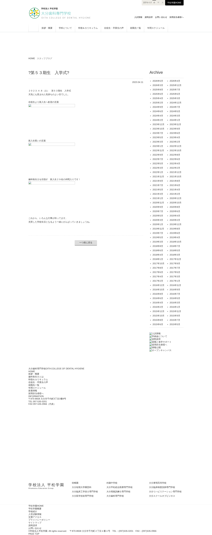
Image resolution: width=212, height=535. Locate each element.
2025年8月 (158, 89)
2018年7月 (175, 246)
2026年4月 (175, 81)
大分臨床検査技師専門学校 (162, 487)
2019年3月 (158, 241)
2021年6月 (175, 185)
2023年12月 (158, 124)
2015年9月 (175, 315)
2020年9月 (158, 207)
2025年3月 (175, 98)
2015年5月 (175, 324)
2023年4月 (175, 137)
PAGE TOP (33, 534)
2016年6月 (158, 298)
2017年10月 (158, 263)
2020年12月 (175, 198)
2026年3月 (158, 85)
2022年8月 (175, 155)
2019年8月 (175, 228)
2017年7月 (175, 268)
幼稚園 (75, 483)
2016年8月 (158, 294)
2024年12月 (175, 102)
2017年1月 (175, 281)
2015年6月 (158, 324)
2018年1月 (158, 259)
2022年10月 (175, 150)
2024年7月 (175, 107)
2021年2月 (175, 194)
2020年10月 (175, 202)
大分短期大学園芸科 (81, 487)
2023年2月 (175, 142)
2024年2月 (158, 120)
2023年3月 (158, 142)
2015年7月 (175, 320)
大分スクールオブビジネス (162, 496)
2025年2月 (158, 102)
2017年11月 (175, 259)
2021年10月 (175, 176)
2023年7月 (158, 133)
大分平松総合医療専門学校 (119, 487)
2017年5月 (175, 272)
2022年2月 (175, 168)
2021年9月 (158, 181)
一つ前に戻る (85, 242)
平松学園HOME (174, 3)
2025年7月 (175, 89)
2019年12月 (175, 224)
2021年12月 (175, 172)
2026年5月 (158, 81)
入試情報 (138, 17)
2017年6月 (158, 272)
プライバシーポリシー (39, 520)
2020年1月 (158, 224)
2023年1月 (158, 146)
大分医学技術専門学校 (83, 496)
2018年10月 (175, 241)
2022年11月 (158, 150)
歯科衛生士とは (36, 376)
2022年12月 (175, 146)
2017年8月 (158, 268)
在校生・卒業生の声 (114, 28)
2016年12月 (158, 285)
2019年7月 (158, 233)
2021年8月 (175, 181)
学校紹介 (32, 511)
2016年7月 (175, 294)
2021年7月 (158, 185)
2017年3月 (175, 276)
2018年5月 (175, 250)
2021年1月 (158, 198)
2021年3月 (158, 194)
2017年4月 (158, 276)
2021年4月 (175, 189)
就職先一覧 (135, 28)
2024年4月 (158, 115)
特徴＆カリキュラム (88, 28)
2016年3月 (175, 302)
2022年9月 (158, 155)
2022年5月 (158, 163)
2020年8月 (175, 207)
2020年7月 (158, 211)
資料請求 (149, 17)
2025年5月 (175, 94)
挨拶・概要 (47, 28)
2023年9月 (175, 128)
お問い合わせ (161, 17)
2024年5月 (175, 111)
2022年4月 (175, 163)
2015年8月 (158, 320)
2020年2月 (175, 220)
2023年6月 (175, 133)
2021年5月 (158, 189)
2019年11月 (158, 228)
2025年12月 (175, 85)
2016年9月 (175, 289)
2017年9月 (175, 263)
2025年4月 (158, 98)
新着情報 (32, 390)
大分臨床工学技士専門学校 (85, 491)
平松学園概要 (34, 508)
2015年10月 (158, 315)
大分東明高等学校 (157, 483)
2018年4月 (158, 255)
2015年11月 (175, 311)
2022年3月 (158, 168)
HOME (33, 27)
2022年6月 (175, 159)
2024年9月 (158, 107)
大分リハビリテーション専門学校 (165, 491)
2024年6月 (158, 111)
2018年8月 (158, 246)
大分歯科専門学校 (63, 13)
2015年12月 (158, 311)
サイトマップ (34, 522)
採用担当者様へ (176, 17)
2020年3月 (158, 220)
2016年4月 (158, 302)
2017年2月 (158, 281)
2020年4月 (175, 215)
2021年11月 (158, 176)
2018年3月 (175, 255)
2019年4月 (175, 237)
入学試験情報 (34, 514)
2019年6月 (175, 233)
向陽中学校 (111, 483)
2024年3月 (175, 115)
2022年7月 (158, 159)
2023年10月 (158, 128)
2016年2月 (158, 307)
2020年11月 (158, 202)
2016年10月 (158, 289)
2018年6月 (158, 250)
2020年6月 (175, 211)
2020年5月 (158, 215)
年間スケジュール (156, 28)
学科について (65, 28)
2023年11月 (175, 124)
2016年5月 (175, 298)
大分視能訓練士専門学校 (118, 491)
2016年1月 (175, 307)
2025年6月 (158, 94)
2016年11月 (175, 285)
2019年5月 (158, 237)
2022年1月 (158, 172)
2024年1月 (175, 120)
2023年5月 (158, 137)
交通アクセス (34, 517)
